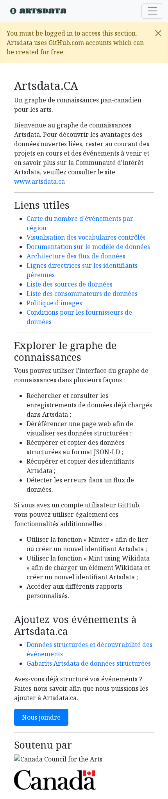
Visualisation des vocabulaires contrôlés (86, 237)
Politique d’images (54, 303)
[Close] (158, 33)
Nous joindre (41, 717)
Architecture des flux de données (76, 256)
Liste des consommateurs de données (82, 293)
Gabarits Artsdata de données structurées (89, 663)
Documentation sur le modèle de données (88, 246)
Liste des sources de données (70, 284)
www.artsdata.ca (39, 181)
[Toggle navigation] (152, 11)
